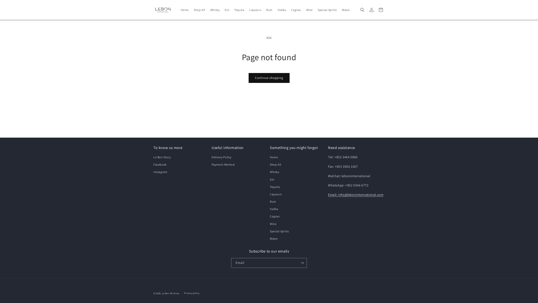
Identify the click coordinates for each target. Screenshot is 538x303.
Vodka (274, 209)
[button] (362, 10)
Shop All (275, 164)
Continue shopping (269, 78)
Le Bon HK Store (170, 293)
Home (274, 157)
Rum (273, 201)
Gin (272, 179)
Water (274, 239)
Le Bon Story (162, 157)
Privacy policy (192, 293)
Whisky (274, 172)
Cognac (275, 216)
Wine (273, 224)
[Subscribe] (302, 263)
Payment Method (223, 164)
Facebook (160, 164)
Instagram (160, 172)
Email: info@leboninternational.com (355, 195)
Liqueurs (276, 194)
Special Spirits (279, 231)
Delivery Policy (221, 157)
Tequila (275, 187)
